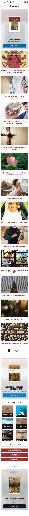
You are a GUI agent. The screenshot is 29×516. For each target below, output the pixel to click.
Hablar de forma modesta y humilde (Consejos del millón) (14, 122)
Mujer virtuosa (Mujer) (14, 198)
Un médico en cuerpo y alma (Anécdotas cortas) (14, 97)
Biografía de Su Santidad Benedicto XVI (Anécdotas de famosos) (14, 71)
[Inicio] (5, 2)
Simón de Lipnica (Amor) (14, 319)
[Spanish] (27, 2)
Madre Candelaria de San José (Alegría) (14, 222)
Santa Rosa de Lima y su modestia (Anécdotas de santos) (14, 174)
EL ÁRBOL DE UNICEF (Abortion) (14, 296)
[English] (25, 2)
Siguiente (17, 351)
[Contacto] (14, 2)
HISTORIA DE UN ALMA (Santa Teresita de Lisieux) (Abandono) (14, 271)
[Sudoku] (11, 2)
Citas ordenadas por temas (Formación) (14, 343)
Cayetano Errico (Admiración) (14, 246)
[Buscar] (8, 2)
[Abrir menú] (2, 2)
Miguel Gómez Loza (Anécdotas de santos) (14, 148)
